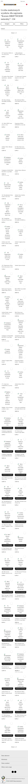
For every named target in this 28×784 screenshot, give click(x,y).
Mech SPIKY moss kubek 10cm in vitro (20, 289)
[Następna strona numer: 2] (22, 33)
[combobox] (14, 28)
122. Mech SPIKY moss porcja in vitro (7, 124)
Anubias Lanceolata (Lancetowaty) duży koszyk (19, 525)
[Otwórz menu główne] (2, 4)
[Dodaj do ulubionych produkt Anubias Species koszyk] (25, 250)
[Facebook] (13, 772)
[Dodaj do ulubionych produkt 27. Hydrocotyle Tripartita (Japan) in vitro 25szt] (25, 61)
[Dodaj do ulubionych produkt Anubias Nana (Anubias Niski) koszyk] (25, 180)
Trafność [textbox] (3, 28)
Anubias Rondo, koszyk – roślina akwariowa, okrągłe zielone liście (7, 313)
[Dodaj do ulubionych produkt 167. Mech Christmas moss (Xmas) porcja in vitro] (25, 700)
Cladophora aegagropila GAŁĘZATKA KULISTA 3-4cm (7, 431)
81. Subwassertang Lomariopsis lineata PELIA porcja (6, 619)
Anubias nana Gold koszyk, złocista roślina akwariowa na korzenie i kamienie (7, 242)
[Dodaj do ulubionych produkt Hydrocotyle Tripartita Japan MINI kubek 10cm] (11, 723)
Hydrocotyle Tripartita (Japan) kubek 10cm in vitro (6, 289)
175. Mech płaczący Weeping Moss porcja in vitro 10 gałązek (7, 716)
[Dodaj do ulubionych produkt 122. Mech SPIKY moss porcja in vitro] (11, 108)
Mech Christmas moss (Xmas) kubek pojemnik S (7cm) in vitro (20, 644)
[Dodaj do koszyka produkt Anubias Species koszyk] (24, 261)
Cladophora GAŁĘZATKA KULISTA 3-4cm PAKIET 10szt (20, 619)
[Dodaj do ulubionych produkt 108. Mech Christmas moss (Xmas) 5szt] (25, 486)
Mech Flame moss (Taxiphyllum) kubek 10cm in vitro (19, 313)
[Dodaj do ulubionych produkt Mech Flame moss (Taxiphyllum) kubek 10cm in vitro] (25, 297)
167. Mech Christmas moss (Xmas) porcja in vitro (20, 716)
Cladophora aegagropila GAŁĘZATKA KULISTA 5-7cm (7, 455)
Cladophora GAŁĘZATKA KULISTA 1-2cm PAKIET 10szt (7, 171)
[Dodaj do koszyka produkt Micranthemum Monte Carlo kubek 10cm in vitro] (24, 96)
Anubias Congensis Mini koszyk (7, 361)
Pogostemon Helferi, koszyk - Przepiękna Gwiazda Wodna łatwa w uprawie (20, 361)
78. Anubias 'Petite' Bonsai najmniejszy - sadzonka (7, 77)
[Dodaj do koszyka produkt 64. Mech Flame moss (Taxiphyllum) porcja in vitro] (24, 143)
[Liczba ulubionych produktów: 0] (22, 4)
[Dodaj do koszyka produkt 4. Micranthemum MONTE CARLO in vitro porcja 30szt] (24, 49)
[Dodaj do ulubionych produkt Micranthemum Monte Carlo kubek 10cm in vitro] (25, 84)
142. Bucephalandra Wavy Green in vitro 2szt (7, 196)
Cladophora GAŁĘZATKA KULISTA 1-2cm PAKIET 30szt (7, 336)
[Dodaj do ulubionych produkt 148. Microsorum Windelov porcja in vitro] (11, 556)
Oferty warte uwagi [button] (6, 767)
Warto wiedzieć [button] (5, 763)
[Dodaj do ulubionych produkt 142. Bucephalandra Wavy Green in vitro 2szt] (11, 180)
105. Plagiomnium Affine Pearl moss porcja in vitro (7, 266)
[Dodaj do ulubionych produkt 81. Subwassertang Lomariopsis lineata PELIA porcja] (11, 603)
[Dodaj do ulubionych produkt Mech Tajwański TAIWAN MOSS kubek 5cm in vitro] (11, 580)
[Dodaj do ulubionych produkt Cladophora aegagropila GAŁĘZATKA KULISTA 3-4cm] (11, 416)
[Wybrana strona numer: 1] (14, 33)
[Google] (15, 772)
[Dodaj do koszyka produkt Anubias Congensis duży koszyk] (24, 238)
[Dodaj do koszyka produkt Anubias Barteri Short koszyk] (24, 380)
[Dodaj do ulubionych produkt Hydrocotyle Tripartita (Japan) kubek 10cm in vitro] (11, 274)
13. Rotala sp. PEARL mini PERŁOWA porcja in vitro (20, 455)
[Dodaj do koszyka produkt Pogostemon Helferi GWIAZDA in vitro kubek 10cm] (24, 119)
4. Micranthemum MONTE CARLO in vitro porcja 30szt (20, 53)
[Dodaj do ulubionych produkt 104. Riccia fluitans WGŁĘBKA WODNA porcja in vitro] (11, 84)
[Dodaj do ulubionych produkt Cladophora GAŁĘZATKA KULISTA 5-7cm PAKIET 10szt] (25, 652)
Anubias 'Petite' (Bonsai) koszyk (7, 147)
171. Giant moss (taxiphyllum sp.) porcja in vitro (7, 385)
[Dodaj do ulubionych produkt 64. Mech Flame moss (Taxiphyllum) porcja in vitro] (25, 131)
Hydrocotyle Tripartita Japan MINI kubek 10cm (7, 739)
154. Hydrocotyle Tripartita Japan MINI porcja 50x (19, 431)
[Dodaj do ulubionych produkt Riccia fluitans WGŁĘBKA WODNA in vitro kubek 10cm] (25, 203)
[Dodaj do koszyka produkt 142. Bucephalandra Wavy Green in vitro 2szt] (11, 191)
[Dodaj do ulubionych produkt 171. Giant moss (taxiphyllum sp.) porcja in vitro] (11, 369)
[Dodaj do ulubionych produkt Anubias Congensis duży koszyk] (25, 227)
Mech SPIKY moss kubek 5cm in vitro (7, 478)
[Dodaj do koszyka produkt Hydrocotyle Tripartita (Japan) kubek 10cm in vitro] (11, 285)
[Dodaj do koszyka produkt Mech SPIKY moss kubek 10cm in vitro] (24, 285)
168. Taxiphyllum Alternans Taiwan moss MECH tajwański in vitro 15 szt (7, 219)
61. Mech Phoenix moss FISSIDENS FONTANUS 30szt (7, 549)
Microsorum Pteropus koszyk (19, 549)
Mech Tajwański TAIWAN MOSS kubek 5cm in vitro (7, 596)
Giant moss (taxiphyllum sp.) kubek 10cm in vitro (20, 408)
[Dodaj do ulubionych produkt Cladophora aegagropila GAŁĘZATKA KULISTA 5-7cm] (11, 439)
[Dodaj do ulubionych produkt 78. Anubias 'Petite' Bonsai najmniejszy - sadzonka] (11, 61)
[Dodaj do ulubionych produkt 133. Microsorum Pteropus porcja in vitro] (25, 556)
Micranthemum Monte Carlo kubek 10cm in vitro (20, 100)
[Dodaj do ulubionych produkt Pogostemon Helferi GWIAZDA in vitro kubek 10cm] (25, 108)
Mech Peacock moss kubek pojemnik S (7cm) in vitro (20, 478)
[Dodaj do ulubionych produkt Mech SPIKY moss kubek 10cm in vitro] (25, 274)
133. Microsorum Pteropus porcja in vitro (20, 572)
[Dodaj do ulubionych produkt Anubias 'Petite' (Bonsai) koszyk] (11, 131)
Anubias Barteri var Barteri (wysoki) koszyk (7, 692)
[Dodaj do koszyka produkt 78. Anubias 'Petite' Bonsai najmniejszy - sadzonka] (11, 72)
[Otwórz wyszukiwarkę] (19, 4)
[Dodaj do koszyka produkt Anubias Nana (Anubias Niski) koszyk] (24, 191)
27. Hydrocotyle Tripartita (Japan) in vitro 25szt (20, 77)
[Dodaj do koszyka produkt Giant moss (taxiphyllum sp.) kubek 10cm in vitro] (24, 404)
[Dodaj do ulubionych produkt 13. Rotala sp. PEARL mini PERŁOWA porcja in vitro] (25, 439)
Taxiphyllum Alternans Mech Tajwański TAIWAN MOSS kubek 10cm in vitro (20, 336)
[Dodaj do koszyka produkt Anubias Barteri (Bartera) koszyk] (24, 166)
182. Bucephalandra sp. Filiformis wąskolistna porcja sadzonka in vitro (7, 502)
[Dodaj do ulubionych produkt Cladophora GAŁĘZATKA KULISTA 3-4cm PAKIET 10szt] (25, 603)
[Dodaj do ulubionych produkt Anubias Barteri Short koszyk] (25, 369)
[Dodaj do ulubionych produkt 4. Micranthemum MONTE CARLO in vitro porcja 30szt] (25, 38)
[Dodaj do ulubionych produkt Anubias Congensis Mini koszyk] (11, 345)
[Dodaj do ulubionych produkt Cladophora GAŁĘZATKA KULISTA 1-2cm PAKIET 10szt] (11, 155)
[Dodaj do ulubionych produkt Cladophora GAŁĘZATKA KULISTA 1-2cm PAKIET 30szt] (11, 320)
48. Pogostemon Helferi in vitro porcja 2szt (7, 53)
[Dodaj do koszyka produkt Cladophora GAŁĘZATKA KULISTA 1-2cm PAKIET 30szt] (11, 332)
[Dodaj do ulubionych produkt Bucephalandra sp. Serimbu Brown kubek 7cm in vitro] (11, 652)
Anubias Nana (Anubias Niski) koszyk (20, 196)
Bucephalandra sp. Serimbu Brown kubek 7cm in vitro (6, 667)
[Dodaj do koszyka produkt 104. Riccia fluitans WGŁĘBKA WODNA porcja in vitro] (11, 96)
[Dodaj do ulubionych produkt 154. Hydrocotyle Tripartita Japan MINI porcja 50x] (25, 416)
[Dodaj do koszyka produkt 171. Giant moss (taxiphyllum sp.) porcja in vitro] (11, 380)
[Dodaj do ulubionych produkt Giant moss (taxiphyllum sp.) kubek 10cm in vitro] (25, 392)
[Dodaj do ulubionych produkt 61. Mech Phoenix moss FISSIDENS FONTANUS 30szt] (11, 533)
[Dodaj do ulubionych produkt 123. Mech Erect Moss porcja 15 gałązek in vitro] (11, 509)
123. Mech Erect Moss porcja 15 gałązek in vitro (7, 525)
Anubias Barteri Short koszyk (19, 385)
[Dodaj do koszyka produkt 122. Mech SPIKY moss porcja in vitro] (11, 119)
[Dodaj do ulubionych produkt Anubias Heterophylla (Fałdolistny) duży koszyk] (25, 723)
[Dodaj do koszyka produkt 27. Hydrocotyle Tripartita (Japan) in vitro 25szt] (24, 72)
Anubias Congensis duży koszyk (20, 242)
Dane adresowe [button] (5, 755)
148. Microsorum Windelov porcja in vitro (7, 572)
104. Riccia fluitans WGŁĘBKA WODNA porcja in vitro (6, 100)
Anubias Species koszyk (20, 265)
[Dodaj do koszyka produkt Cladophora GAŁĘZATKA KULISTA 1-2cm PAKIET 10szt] (11, 166)
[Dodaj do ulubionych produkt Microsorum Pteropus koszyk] (25, 533)
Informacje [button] (4, 759)
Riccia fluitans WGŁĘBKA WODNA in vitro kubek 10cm (20, 219)
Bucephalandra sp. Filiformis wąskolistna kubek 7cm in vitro (6, 644)
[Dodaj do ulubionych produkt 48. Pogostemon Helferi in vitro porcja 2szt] (11, 38)
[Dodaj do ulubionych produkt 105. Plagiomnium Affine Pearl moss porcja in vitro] (11, 250)
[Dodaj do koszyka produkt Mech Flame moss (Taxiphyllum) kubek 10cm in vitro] (24, 308)
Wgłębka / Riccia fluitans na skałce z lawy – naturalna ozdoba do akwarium (7, 408)
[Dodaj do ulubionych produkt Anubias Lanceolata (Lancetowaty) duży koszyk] (25, 509)
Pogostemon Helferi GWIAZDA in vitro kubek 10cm (20, 124)
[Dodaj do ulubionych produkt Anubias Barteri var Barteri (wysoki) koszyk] (11, 676)
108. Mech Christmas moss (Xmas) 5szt (20, 502)
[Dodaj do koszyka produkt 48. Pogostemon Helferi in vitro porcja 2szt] (11, 49)
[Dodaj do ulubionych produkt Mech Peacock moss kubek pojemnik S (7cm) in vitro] (25, 462)
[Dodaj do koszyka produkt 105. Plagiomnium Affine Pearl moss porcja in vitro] (11, 261)
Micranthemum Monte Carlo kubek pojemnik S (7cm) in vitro (20, 692)
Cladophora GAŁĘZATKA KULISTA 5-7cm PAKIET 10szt (20, 667)
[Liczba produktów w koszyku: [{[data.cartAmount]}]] (25, 4)
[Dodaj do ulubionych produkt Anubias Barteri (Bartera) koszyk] (25, 155)
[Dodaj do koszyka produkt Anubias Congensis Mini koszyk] (11, 357)
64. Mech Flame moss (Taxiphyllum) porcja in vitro (20, 147)
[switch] (3, 782)
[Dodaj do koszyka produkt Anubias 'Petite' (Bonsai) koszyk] (11, 143)
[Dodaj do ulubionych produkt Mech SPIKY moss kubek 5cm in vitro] (11, 462)
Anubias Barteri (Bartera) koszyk (20, 171)
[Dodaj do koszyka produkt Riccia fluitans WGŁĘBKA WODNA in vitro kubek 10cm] (24, 215)
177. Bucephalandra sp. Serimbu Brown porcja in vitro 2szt (20, 596)
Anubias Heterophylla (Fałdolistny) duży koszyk (20, 739)
